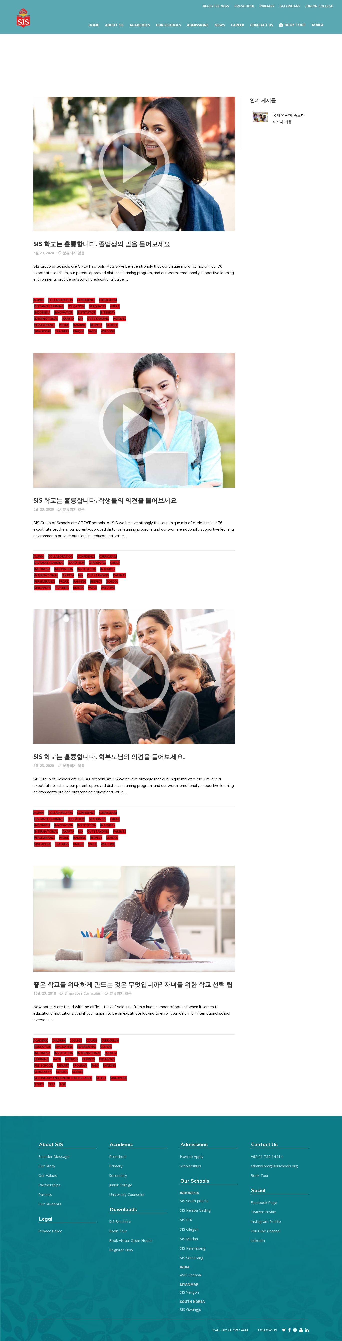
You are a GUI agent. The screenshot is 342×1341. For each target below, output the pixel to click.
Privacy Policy (50, 1230)
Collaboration (60, 300)
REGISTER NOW (216, 6)
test (51, 1084)
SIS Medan (189, 1238)
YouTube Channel (265, 1230)
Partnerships (49, 1184)
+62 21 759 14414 (267, 1156)
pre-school (43, 1065)
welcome (108, 331)
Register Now (121, 1249)
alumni (38, 300)
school (112, 325)
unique (78, 331)
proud (64, 325)
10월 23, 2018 (44, 993)
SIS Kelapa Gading (195, 1210)
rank (95, 1065)
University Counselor (127, 1194)
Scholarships (190, 1165)
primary (63, 1065)
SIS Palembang (192, 1248)
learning (41, 1059)
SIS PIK (186, 1219)
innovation (63, 312)
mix (80, 319)
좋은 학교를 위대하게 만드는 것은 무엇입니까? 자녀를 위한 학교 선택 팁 (133, 984)
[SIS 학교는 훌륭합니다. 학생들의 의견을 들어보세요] (134, 420)
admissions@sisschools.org (274, 1165)
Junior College (120, 1184)
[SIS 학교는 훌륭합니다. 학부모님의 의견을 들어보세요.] (134, 676)
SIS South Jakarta (194, 1200)
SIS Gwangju (190, 1309)
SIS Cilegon (189, 1229)
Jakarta (68, 319)
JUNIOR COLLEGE (319, 6)
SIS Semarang (191, 1257)
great (115, 306)
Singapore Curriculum (84, 993)
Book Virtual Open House (131, 1240)
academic (40, 1040)
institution (86, 312)
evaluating (64, 1047)
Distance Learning (49, 306)
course (91, 1040)
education (76, 306)
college (76, 1040)
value (92, 331)
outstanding (98, 319)
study (39, 1084)
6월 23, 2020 (43, 252)
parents (119, 319)
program (80, 1065)
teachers (62, 331)
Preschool (117, 1156)
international (46, 319)
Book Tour (118, 1230)
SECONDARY (290, 6)
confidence (86, 300)
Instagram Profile (266, 1221)
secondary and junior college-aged (63, 1078)
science (77, 1072)
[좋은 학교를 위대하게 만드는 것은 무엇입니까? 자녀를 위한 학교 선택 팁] (134, 919)
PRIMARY (267, 6)
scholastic (43, 1072)
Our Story (46, 1165)
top (62, 1084)
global (106, 1047)
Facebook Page (264, 1202)
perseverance (44, 325)
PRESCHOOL (244, 6)
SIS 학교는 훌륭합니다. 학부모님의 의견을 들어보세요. (109, 756)
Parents (45, 1194)
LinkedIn (258, 1240)
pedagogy (107, 1059)
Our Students (49, 1203)
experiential (86, 1047)
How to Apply (191, 1156)
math (57, 1059)
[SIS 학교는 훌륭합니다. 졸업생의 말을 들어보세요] (134, 164)
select (101, 1078)
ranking (79, 325)
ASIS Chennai (191, 1274)
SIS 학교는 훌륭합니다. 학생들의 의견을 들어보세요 (105, 500)
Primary (116, 1165)
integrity (107, 312)
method (71, 1059)
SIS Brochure (120, 1221)
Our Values (47, 1175)
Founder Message (54, 1156)
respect (96, 325)
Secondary (118, 1175)
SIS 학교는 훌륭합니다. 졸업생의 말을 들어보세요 (101, 243)
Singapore (42, 331)
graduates (97, 306)
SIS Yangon (189, 1292)
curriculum (108, 300)
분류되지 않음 (74, 252)
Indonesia (42, 312)
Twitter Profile (263, 1211)
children (59, 1040)
